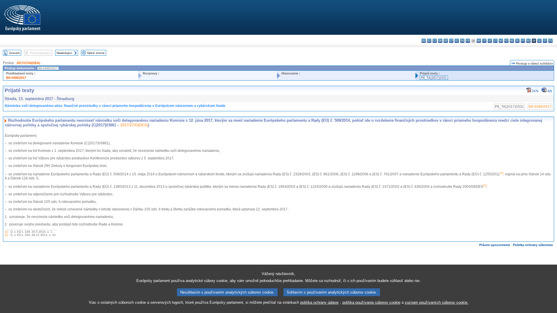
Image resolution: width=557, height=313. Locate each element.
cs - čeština (435, 41)
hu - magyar (501, 41)
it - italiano (484, 41)
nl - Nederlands (512, 41)
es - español (429, 41)
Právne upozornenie (494, 245)
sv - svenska (550, 41)
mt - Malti (506, 41)
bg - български (424, 41)
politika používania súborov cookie (371, 302)
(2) (6, 234)
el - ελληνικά (457, 41)
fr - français (468, 41)
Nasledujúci (64, 52)
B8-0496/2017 (16, 77)
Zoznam (14, 52)
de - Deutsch (446, 41)
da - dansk (440, 41)
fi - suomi (545, 41)
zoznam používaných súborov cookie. (437, 302)
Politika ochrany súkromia (533, 245)
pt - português (523, 41)
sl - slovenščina (539, 41)
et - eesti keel (451, 41)
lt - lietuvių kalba (495, 41)
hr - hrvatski (479, 41)
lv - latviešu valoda (490, 41)
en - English (462, 41)
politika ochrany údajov (319, 302)
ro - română (528, 41)
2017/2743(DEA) (28, 63)
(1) (6, 231)
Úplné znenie (96, 52)
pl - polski (517, 41)
